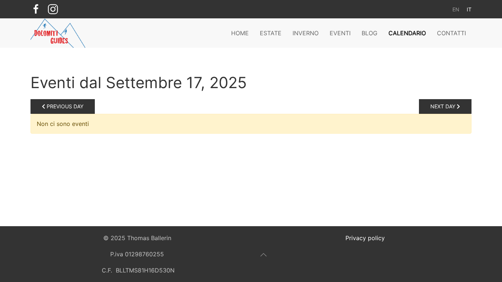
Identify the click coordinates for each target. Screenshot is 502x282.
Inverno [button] (306, 33)
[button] (263, 254)
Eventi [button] (340, 33)
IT (469, 9)
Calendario (407, 33)
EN (455, 9)
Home (240, 33)
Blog (369, 33)
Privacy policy (365, 238)
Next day (443, 106)
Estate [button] (271, 33)
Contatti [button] (451, 33)
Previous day (64, 106)
